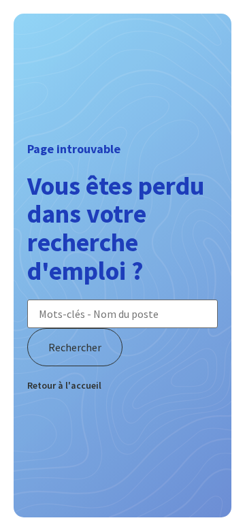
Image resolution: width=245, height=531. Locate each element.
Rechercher (74, 347)
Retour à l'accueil (64, 385)
